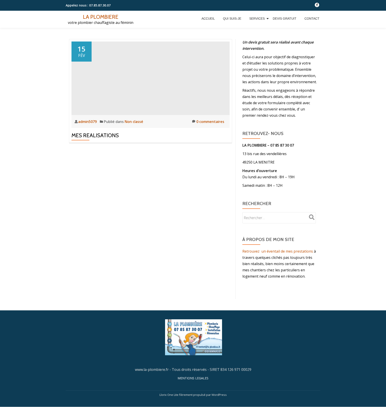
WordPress (219, 395)
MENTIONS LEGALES (193, 378)
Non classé (134, 121)
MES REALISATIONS (95, 135)
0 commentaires (210, 121)
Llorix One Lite (169, 395)
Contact (311, 18)
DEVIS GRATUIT (284, 18)
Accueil (208, 18)
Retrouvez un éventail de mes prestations (277, 251)
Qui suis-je (232, 18)
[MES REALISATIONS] (150, 77)
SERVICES (257, 18)
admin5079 (88, 121)
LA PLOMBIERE (100, 17)
